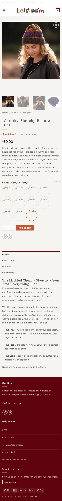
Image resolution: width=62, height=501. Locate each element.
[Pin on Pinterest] (9, 236)
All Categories (25, 113)
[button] (4, 10)
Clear (57, 182)
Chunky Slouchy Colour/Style (15, 183)
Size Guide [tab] (6, 267)
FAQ (4, 430)
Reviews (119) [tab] (8, 273)
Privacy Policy (9, 452)
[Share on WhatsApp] (4, 236)
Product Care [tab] (8, 260)
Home (5, 113)
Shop (13, 113)
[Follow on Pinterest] (9, 412)
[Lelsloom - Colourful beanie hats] (31, 10)
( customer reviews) (26, 134)
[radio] (7, 191)
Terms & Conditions (12, 445)
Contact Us (8, 437)
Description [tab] (7, 254)
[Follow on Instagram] (4, 412)
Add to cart (25, 227)
